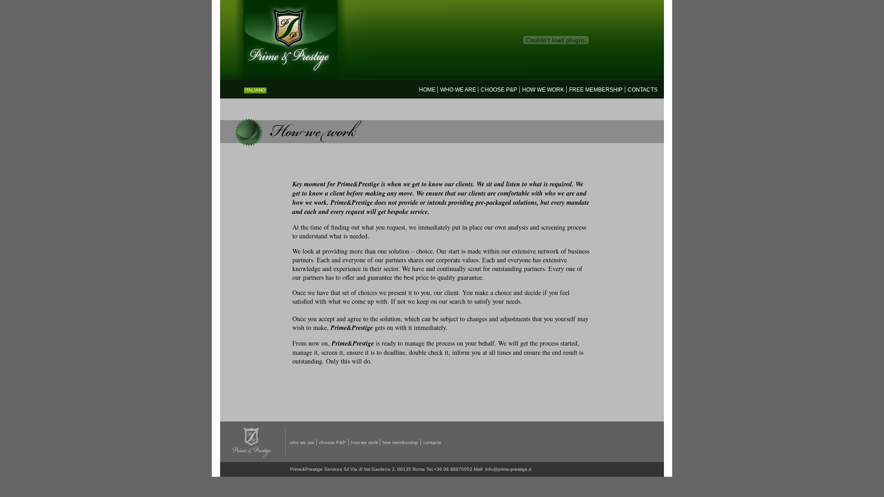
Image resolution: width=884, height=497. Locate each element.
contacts (642, 90)
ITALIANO (255, 89)
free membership (400, 442)
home (428, 90)
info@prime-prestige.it (508, 469)
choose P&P (499, 90)
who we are (458, 90)
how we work (543, 90)
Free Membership (595, 90)
